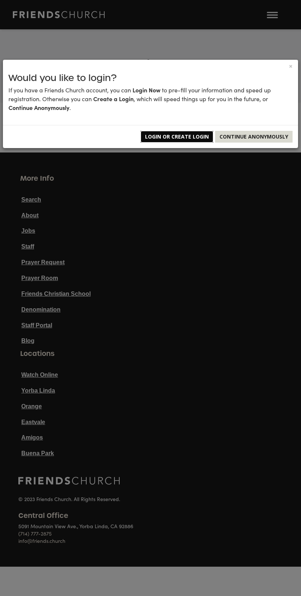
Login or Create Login (177, 136)
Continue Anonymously (254, 136)
